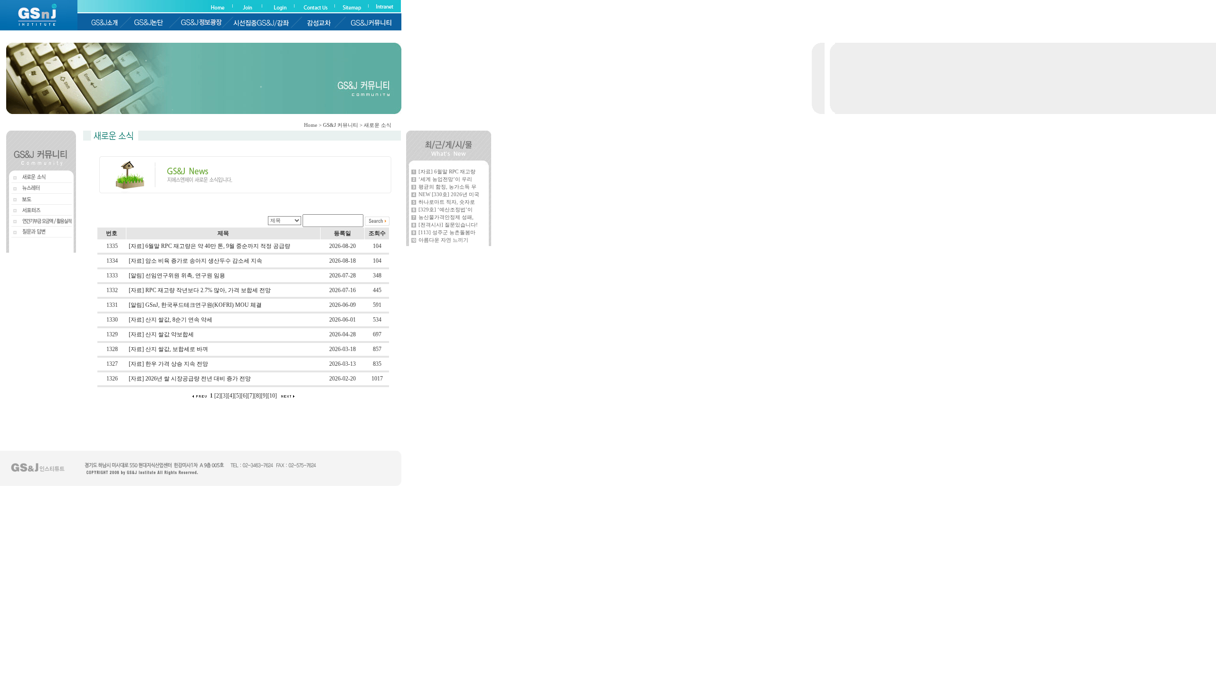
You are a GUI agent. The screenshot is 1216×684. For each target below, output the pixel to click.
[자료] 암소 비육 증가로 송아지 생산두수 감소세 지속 (195, 260)
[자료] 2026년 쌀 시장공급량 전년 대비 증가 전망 (190, 378)
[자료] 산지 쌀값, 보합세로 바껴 (168, 349)
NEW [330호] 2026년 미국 (448, 194)
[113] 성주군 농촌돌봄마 (446, 232)
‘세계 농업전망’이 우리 (445, 179)
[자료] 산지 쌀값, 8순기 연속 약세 (170, 319)
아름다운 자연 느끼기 (443, 240)
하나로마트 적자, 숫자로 (446, 202)
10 (272, 395)
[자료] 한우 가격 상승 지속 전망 (168, 364)
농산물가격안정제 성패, (446, 217)
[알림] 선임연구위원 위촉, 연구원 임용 (177, 275)
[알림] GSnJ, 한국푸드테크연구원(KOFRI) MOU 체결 (195, 305)
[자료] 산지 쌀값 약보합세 (161, 334)
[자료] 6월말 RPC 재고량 (446, 171)
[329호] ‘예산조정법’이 (445, 209)
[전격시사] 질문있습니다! (448, 225)
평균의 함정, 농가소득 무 (447, 187)
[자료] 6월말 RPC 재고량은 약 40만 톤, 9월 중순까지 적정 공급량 (209, 246)
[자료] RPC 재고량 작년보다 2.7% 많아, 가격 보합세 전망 (200, 290)
